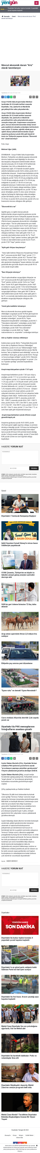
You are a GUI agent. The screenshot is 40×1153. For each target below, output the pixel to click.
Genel (14, 16)
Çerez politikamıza (32, 1149)
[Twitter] (5, 97)
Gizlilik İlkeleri (29, 1135)
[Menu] (36, 3)
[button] (30, 97)
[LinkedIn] (8, 97)
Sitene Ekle (19, 1137)
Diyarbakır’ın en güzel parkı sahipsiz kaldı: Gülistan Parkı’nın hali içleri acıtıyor (21, 9)
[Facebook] (2, 97)
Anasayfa (7, 16)
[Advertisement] (20, 42)
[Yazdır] (14, 97)
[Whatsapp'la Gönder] (11, 97)
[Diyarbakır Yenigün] (9, 3)
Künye (15, 1135)
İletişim (21, 1135)
